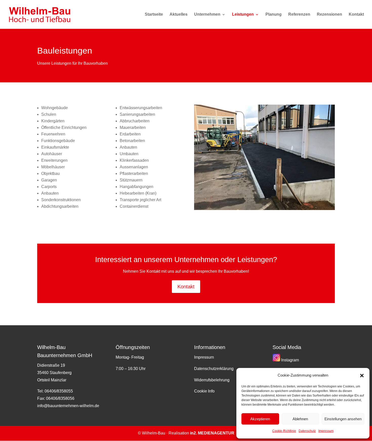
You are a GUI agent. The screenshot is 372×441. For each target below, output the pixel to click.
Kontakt (356, 14)
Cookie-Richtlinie (284, 431)
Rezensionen (329, 14)
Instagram (289, 360)
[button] (361, 375)
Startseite (154, 14)
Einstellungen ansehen (343, 419)
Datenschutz (307, 431)
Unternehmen (207, 14)
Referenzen (299, 14)
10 (277, 198)
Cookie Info (204, 391)
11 (282, 198)
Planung (273, 14)
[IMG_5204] (264, 208)
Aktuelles (179, 14)
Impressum (326, 431)
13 (290, 198)
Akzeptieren (260, 419)
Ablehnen (300, 419)
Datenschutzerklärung (214, 368)
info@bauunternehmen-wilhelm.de (68, 406)
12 (286, 198)
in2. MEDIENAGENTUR (212, 433)
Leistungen (243, 14)
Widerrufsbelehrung (212, 380)
